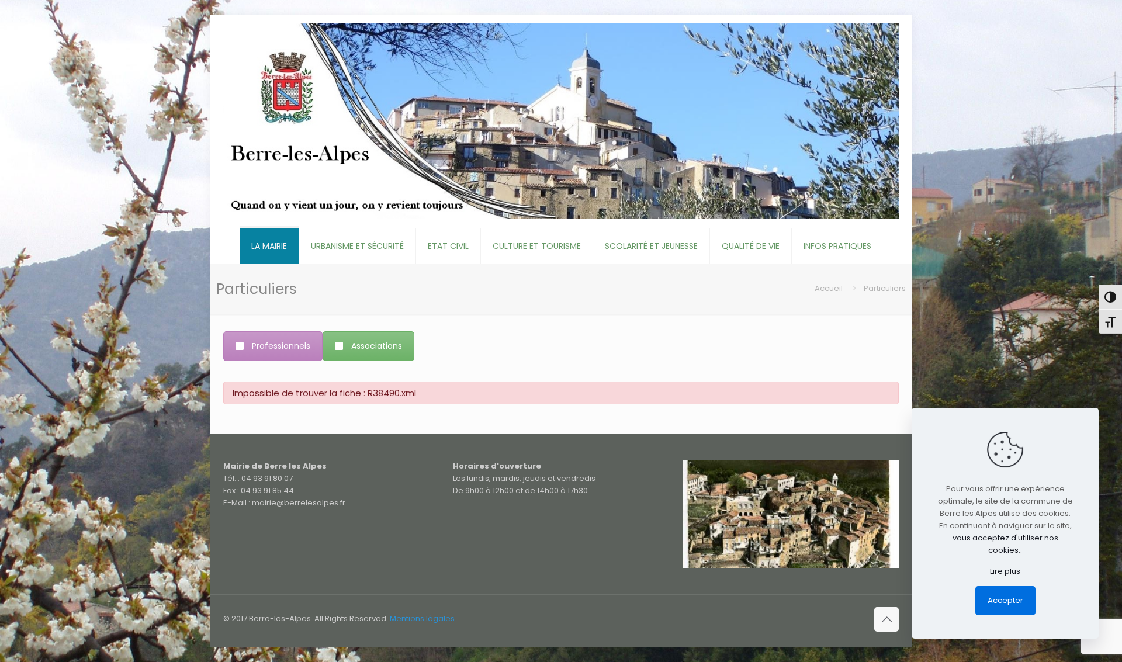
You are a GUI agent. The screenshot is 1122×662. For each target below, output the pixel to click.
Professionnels (281, 346)
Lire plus (1005, 571)
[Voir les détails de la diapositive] (791, 514)
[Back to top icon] (886, 619)
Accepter (1005, 600)
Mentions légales (422, 618)
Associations (376, 346)
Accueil (829, 288)
